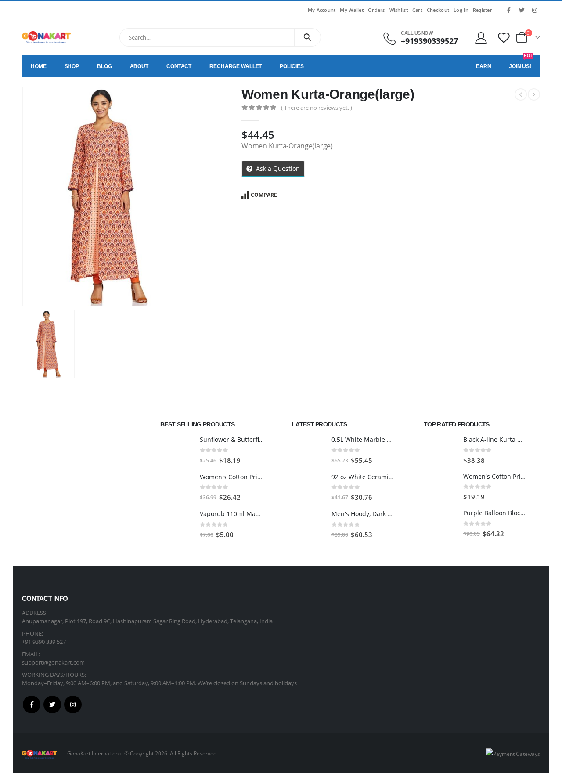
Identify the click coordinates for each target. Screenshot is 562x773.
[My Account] (481, 37)
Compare (264, 195)
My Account (322, 10)
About (139, 66)
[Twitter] (521, 10)
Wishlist (398, 10)
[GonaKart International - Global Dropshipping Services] (46, 37)
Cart (417, 10)
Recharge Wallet (235, 66)
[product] (176, 450)
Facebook (31, 704)
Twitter (52, 704)
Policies (291, 66)
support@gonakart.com (53, 662)
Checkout (438, 10)
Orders (376, 10)
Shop (72, 66)
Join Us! (521, 62)
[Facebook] (509, 10)
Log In (461, 10)
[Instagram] (534, 10)
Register (482, 10)
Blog (104, 66)
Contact (178, 66)
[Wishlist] (504, 37)
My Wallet (351, 10)
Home (39, 66)
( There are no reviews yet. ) (316, 108)
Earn (483, 66)
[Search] (308, 37)
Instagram (73, 704)
